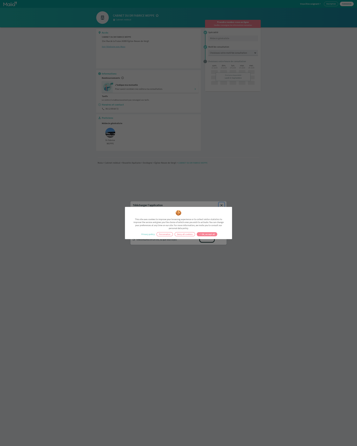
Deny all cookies (185, 234)
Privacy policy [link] (148, 234)
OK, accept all (208, 234)
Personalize (164, 234)
